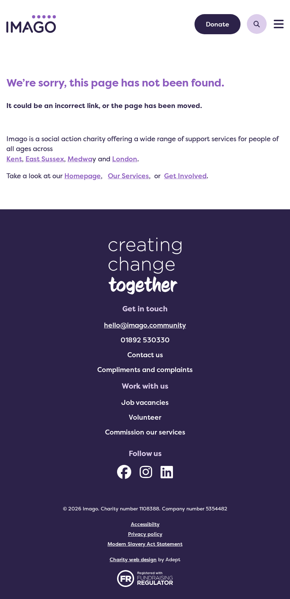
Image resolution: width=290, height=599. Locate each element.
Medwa (80, 158)
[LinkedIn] (167, 471)
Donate (217, 24)
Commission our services (145, 432)
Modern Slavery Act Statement (145, 543)
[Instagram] (146, 471)
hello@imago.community (145, 325)
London (124, 158)
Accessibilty (145, 524)
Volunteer (145, 417)
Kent (14, 158)
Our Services (128, 175)
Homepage (82, 175)
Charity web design (133, 559)
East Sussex (44, 158)
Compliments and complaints (145, 369)
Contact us (145, 354)
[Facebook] (124, 471)
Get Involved (185, 175)
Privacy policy (145, 534)
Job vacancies (145, 402)
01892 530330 (145, 340)
